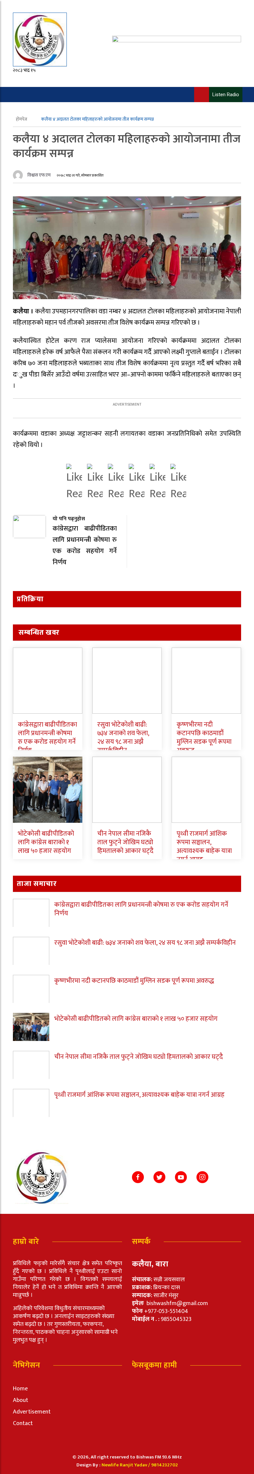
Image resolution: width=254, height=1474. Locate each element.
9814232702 (164, 1465)
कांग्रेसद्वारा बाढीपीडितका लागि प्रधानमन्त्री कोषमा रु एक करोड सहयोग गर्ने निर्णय (47, 737)
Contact (23, 1423)
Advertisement (32, 1412)
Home (20, 1389)
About (20, 1400)
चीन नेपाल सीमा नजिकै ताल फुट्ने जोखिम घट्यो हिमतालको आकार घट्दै (125, 842)
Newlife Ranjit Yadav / (126, 1465)
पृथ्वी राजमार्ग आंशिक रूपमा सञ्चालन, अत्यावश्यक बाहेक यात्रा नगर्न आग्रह (204, 846)
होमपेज (22, 119)
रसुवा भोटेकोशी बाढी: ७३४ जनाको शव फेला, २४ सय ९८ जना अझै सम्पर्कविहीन (123, 737)
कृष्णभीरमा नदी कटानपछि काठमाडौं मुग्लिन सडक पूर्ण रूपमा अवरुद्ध (204, 737)
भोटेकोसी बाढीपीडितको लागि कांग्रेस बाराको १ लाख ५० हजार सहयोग (46, 842)
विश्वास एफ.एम (39, 175)
